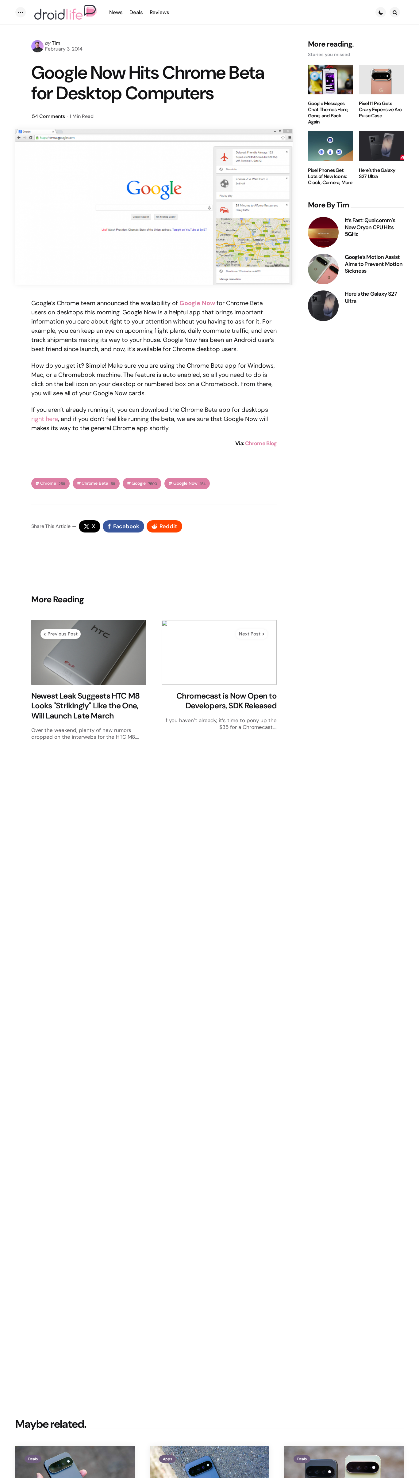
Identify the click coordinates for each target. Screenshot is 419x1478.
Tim (56, 43)
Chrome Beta (98, 483)
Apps (167, 1459)
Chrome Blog (261, 443)
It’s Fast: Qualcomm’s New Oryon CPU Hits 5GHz (370, 227)
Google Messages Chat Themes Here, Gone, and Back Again (328, 112)
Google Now (189, 483)
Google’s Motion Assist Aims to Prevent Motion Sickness (373, 264)
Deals (33, 1459)
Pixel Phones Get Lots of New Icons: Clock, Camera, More (330, 176)
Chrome (52, 483)
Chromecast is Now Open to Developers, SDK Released (226, 701)
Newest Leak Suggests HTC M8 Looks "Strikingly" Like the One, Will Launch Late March (85, 706)
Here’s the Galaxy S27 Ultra (377, 173)
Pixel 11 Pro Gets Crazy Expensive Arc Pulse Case (380, 109)
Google (144, 483)
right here (44, 419)
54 (48, 116)
